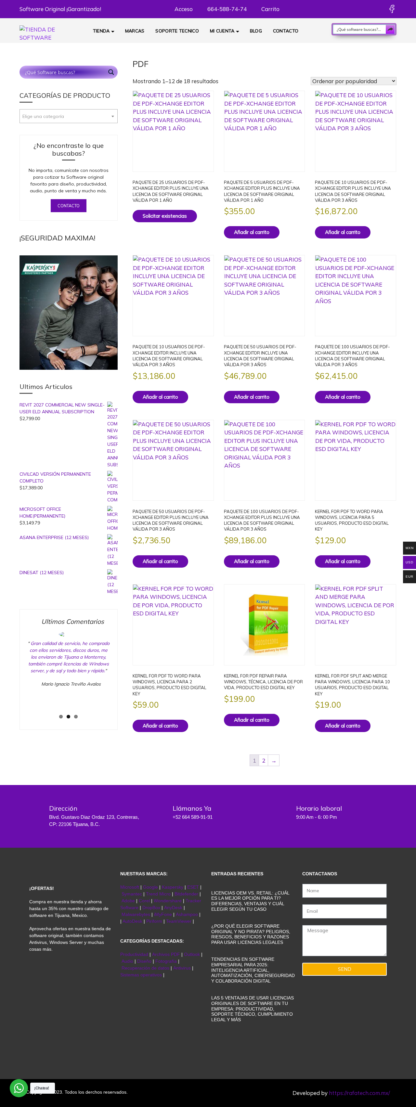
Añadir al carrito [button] (251, 232)
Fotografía (166, 961)
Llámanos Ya (192, 808)
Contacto (285, 31)
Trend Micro (158, 893)
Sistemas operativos (141, 974)
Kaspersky (172, 887)
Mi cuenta (222, 31)
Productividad (134, 954)
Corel (144, 900)
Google (150, 887)
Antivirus (182, 968)
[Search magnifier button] (390, 29)
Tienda (101, 31)
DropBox (152, 907)
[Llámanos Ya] (158, 813)
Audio (127, 961)
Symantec (132, 893)
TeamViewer (178, 921)
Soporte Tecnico (177, 31)
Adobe (128, 900)
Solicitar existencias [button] (165, 216)
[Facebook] (392, 9)
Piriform (154, 921)
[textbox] (68, 116)
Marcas (135, 31)
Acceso (183, 9)
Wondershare (168, 900)
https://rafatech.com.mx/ (359, 1092)
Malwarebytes (136, 914)
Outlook (192, 954)
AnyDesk (174, 907)
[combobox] (69, 116)
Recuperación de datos (145, 968)
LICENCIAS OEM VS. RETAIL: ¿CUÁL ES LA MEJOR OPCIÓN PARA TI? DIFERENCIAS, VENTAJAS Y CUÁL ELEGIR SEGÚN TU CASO (250, 901)
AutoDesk (133, 921)
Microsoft (129, 887)
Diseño (145, 961)
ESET (193, 887)
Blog (256, 31)
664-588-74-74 (226, 9)
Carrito (270, 9)
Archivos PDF (166, 954)
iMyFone (163, 914)
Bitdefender (186, 893)
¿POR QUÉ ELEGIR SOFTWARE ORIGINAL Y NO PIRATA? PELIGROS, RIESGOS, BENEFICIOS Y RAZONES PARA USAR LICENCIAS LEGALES (250, 934)
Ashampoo (187, 914)
